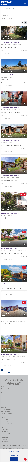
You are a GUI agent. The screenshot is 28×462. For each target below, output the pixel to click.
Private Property (5, 441)
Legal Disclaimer (7, 447)
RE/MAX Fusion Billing (6, 423)
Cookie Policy (22, 447)
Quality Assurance (5, 433)
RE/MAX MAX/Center (6, 421)
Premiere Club (4, 431)
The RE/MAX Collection (7, 413)
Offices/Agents (4, 429)
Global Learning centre (6, 411)
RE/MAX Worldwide (6, 389)
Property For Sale (10, 8)
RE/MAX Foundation (6, 409)
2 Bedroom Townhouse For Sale (10, 42)
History (3, 391)
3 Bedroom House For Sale (9, 284)
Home (2, 8)
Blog (2, 393)
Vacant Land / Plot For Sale (9, 75)
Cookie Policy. (15, 455)
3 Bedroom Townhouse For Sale (10, 140)
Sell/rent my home (5, 403)
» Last (9, 370)
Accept (14, 459)
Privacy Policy (15, 447)
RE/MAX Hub (4, 419)
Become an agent (5, 399)
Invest (2, 401)
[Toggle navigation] (25, 3)
